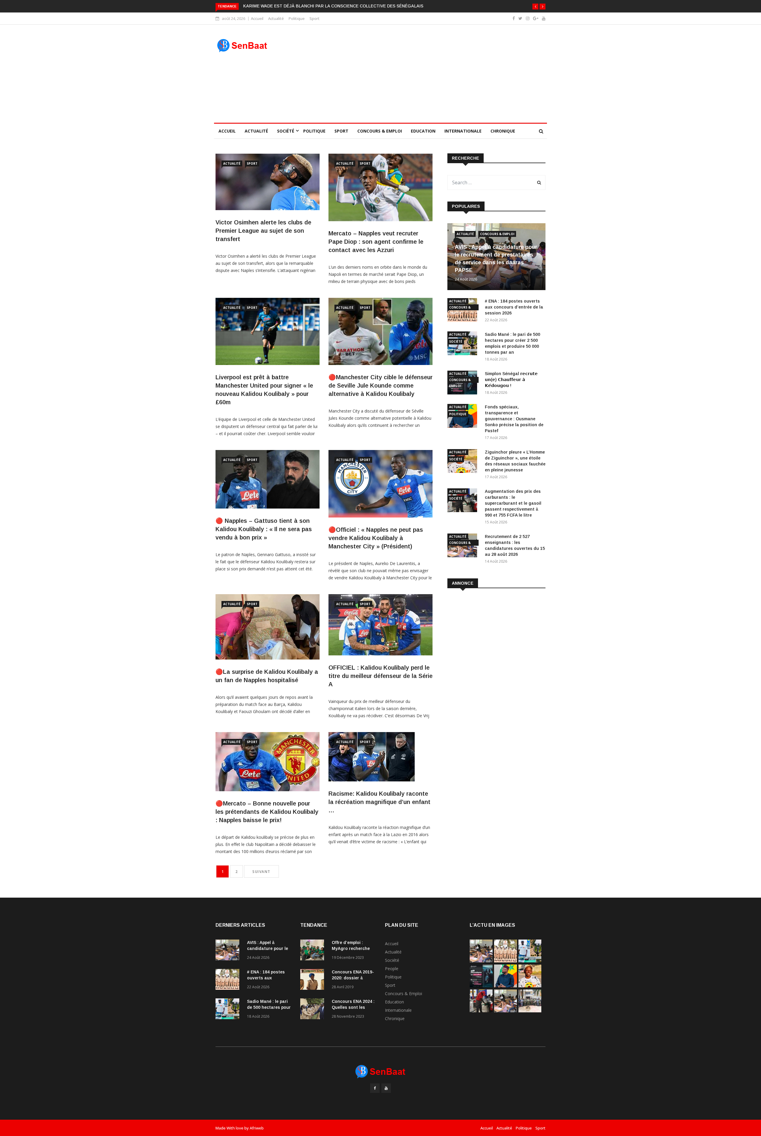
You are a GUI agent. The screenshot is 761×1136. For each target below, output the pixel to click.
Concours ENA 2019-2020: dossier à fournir (353, 978)
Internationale (463, 131)
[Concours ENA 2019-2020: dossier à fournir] (313, 980)
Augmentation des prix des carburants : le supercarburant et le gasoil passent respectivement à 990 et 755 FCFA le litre (513, 503)
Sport (314, 18)
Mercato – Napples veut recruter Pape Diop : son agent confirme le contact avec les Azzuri (375, 241)
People (391, 968)
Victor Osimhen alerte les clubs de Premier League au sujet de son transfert (263, 230)
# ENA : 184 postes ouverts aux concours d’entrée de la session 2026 (514, 307)
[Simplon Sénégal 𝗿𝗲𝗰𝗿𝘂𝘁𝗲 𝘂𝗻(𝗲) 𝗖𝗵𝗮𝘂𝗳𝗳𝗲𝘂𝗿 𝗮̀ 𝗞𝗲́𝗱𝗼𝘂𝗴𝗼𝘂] (481, 986)
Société (285, 131)
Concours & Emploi (379, 131)
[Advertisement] (422, 73)
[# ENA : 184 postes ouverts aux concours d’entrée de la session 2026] (229, 980)
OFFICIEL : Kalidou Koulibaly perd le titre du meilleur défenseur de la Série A (380, 675)
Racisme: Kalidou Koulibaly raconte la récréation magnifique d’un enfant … (379, 802)
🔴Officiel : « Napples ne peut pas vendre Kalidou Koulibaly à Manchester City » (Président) (375, 538)
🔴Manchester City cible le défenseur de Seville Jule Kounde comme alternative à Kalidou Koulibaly (380, 385)
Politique (297, 18)
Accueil (257, 18)
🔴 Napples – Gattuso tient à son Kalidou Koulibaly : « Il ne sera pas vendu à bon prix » (264, 529)
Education (423, 131)
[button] (535, 7)
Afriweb (257, 1128)
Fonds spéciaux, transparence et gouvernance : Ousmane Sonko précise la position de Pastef (514, 419)
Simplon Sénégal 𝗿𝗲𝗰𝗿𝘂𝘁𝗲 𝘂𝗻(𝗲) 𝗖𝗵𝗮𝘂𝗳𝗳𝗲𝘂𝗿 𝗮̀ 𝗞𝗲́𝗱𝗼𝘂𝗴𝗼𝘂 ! (511, 379)
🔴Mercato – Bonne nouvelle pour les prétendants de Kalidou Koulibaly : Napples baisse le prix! (267, 811)
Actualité (276, 18)
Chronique (502, 131)
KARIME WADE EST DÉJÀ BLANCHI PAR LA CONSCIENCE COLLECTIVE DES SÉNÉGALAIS (333, 6)
